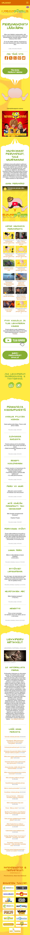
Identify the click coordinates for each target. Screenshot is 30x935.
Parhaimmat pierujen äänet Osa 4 (8, 256)
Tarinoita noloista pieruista (12, 736)
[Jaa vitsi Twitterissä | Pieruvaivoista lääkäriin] (10, 59)
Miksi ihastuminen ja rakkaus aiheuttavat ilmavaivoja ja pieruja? (15, 824)
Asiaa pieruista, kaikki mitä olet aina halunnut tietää (15, 767)
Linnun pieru (15, 550)
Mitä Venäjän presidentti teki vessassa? (15, 506)
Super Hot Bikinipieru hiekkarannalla (21, 284)
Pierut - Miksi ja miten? (12, 808)
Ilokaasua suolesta (15, 438)
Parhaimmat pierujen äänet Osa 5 (8, 243)
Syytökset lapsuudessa (15, 570)
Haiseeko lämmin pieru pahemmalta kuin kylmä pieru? (15, 762)
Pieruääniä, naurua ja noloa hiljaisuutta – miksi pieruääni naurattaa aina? (15, 844)
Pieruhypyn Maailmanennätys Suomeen (9, 284)
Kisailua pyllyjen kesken (15, 418)
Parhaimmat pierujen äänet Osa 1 (21, 311)
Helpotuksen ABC (15, 591)
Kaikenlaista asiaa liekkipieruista (15, 830)
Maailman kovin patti (8, 269)
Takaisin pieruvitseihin (15, 70)
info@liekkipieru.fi (15, 873)
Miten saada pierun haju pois (15, 802)
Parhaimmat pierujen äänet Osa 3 (21, 256)
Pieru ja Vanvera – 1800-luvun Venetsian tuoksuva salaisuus (15, 796)
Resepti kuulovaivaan (15, 462)
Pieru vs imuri (15, 486)
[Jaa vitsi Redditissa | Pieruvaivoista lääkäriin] (23, 59)
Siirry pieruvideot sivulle (15, 355)
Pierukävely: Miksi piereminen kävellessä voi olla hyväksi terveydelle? (15, 742)
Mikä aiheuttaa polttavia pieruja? (15, 777)
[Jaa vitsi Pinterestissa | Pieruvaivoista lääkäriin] (19, 59)
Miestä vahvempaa (8, 296)
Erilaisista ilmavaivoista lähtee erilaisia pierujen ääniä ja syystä (15, 752)
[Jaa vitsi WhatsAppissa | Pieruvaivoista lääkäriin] (15, 59)
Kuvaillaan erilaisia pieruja (12, 792)
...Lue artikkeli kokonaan (17, 719)
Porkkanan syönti (15, 528)
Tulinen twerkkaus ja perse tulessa (21, 243)
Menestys (15, 608)
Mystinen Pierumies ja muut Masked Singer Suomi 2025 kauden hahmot (15, 812)
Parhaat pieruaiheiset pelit (12, 747)
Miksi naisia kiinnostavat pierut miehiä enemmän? (15, 773)
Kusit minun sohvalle (8, 310)
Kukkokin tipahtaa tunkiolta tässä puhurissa (21, 298)
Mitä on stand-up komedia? (12, 788)
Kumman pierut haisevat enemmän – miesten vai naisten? (15, 850)
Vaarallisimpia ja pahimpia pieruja (15, 783)
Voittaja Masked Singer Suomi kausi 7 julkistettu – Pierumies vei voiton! (15, 836)
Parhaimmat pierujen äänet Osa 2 (21, 270)
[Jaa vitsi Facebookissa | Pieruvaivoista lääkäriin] (6, 59)
